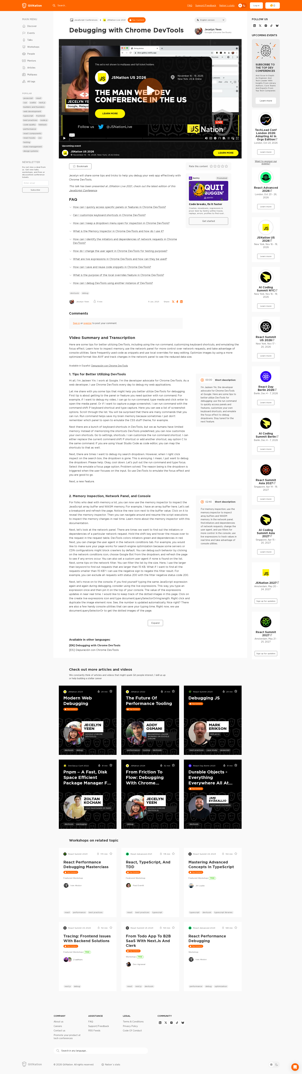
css (39, 138)
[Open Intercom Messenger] (295, 1067)
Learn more (225, 153)
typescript (157, 912)
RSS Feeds (94, 1030)
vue (25, 102)
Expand (155, 623)
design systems (30, 151)
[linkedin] (254, 25)
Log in (256, 5)
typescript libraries (223, 912)
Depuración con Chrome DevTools (109, 365)
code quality (29, 125)
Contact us (59, 1030)
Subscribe (35, 190)
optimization (221, 986)
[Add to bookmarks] (110, 692)
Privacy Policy (130, 1026)
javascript (225, 750)
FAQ (189, 5)
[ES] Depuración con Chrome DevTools (94, 649)
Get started (208, 221)
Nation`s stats (227, 5)
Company (59, 1016)
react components (32, 133)
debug (85, 293)
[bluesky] (277, 25)
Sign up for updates (265, 601)
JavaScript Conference (83, 190)
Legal (127, 1016)
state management (32, 147)
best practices (197, 750)
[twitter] (260, 25)
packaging (81, 824)
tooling (146, 750)
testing (26, 142)
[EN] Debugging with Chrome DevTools (94, 645)
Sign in (76, 323)
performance (133, 750)
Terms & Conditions (133, 1021)
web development (32, 111)
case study (212, 750)
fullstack (43, 125)
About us (58, 1021)
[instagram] (265, 25)
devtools (74, 293)
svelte (33, 102)
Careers (58, 1026)
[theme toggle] (242, 5)
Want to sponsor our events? (266, 162)
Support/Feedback (205, 5)
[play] (150, 90)
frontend (40, 116)
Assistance (95, 1016)
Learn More (110, 113)
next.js (68, 986)
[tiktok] (271, 25)
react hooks (29, 138)
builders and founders (33, 107)
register (87, 323)
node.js (43, 120)
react (67, 912)
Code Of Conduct (132, 1030)
